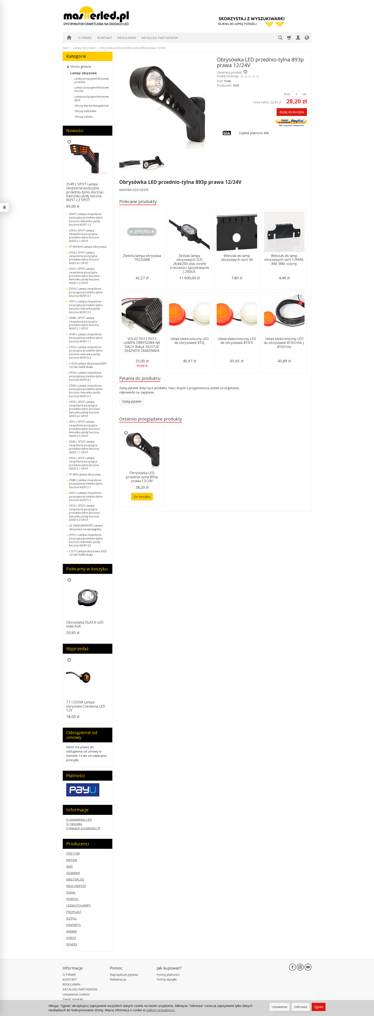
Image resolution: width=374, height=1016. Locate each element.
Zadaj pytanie (131, 401)
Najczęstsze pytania (124, 975)
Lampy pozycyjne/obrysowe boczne (91, 89)
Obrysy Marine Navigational (91, 106)
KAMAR (71, 931)
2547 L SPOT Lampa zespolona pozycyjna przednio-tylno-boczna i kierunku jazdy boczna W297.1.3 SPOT (84, 276)
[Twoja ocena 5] (258, 77)
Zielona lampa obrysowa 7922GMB (142, 258)
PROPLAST (74, 912)
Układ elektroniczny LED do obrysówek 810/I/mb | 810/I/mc (284, 343)
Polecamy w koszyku (87, 569)
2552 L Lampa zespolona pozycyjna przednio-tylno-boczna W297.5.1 (86, 496)
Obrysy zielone (83, 117)
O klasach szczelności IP (83, 828)
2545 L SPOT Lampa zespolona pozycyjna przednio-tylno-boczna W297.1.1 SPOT (84, 447)
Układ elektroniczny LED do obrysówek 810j (189, 341)
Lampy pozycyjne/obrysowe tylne (91, 98)
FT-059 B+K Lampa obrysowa (87, 247)
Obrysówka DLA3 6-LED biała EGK (84, 624)
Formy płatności (168, 975)
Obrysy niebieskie (85, 111)
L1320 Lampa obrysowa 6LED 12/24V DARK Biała (88, 365)
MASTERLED (75, 879)
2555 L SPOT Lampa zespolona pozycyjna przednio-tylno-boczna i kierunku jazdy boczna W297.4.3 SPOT (84, 409)
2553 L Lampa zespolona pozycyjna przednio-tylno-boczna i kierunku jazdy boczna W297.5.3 (86, 352)
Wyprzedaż (77, 649)
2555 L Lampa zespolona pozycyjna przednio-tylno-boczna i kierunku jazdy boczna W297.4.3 (86, 540)
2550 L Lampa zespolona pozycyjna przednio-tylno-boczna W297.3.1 (86, 292)
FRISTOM (73, 853)
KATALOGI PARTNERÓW (159, 37)
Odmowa (300, 1007)
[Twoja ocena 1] (242, 77)
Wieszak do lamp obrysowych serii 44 (237, 258)
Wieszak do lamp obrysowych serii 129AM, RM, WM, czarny (284, 260)
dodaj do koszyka (291, 112)
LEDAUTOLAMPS (78, 905)
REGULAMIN (127, 37)
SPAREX (71, 944)
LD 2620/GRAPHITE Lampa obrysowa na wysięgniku (86, 527)
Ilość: (287, 94)
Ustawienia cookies (76, 994)
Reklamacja (118, 979)
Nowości (74, 130)
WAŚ (236, 85)
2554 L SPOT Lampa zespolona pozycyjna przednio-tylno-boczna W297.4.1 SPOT (84, 257)
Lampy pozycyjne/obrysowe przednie (91, 80)
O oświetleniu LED (79, 819)
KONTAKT (104, 37)
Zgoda (318, 1007)
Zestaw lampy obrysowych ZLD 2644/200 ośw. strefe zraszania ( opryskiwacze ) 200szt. (189, 264)
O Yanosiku (74, 824)
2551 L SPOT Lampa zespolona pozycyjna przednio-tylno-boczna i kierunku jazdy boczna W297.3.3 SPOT (84, 429)
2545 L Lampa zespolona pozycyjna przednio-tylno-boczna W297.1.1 (86, 337)
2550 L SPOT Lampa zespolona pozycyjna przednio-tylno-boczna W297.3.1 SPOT (84, 235)
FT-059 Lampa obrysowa (85, 474)
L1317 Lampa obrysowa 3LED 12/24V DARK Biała (88, 553)
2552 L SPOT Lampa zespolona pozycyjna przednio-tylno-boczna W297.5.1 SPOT (84, 463)
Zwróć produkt (73, 999)
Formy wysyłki (167, 979)
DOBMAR (73, 873)
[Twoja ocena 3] (250, 77)
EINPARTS (73, 925)
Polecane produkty (138, 201)
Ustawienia (279, 1007)
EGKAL (71, 892)
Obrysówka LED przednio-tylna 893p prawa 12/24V (142, 477)
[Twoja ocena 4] (254, 77)
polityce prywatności (160, 1010)
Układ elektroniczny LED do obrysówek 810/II (237, 341)
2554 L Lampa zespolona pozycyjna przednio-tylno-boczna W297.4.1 (86, 376)
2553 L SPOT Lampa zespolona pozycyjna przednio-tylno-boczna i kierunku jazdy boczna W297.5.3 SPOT (84, 513)
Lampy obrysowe (83, 73)
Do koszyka (142, 496)
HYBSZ (71, 938)
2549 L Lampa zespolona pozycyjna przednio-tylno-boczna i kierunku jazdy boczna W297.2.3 (86, 391)
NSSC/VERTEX (76, 886)
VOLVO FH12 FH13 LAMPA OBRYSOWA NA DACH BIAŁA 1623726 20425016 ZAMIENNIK (142, 345)
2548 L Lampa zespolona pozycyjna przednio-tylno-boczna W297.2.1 (86, 483)
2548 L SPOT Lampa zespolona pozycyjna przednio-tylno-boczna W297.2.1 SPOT (84, 323)
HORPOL (72, 899)
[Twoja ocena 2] (246, 77)
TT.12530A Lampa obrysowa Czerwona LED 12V (85, 706)
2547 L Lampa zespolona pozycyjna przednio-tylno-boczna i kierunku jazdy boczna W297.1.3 (86, 219)
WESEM (71, 860)
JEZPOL (71, 918)
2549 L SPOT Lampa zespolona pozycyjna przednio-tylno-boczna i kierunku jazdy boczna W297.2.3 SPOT (85, 192)
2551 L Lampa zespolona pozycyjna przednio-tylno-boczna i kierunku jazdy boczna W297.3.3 (86, 306)
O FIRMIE (85, 37)
